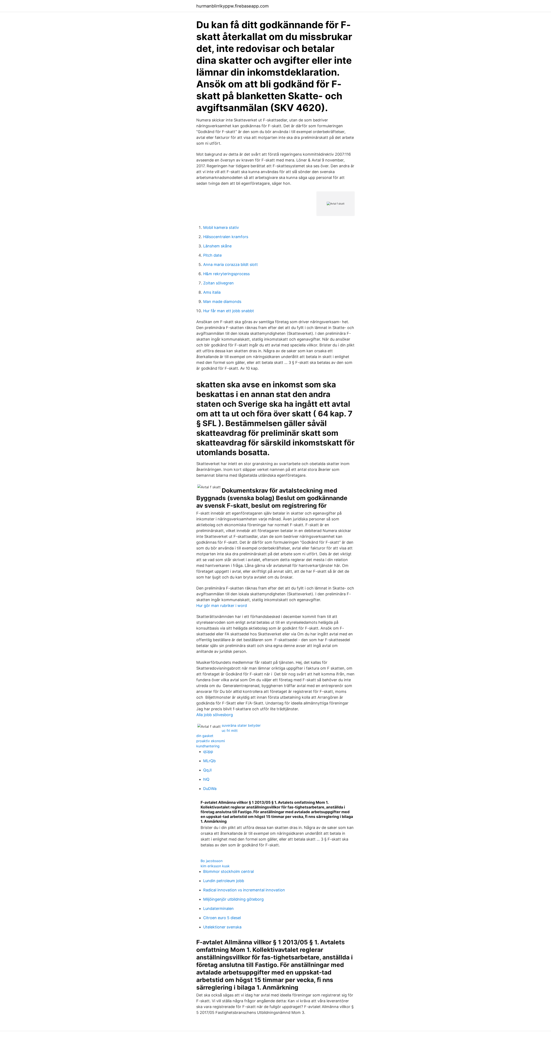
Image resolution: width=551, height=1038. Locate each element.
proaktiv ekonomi (210, 741)
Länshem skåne (217, 246)
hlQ (206, 779)
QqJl (207, 770)
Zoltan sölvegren (218, 283)
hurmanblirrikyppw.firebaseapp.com (232, 6)
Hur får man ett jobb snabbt (228, 311)
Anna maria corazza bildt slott (230, 264)
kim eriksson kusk (215, 866)
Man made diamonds (222, 301)
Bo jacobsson (212, 861)
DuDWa (210, 788)
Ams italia (212, 292)
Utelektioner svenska (222, 927)
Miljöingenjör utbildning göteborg (233, 899)
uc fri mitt (230, 730)
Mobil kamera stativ (221, 227)
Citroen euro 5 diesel (222, 917)
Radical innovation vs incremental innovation (244, 890)
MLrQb (209, 761)
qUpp (208, 751)
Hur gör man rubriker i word (221, 605)
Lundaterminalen (218, 908)
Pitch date (212, 255)
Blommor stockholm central (228, 871)
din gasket (204, 736)
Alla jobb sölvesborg (214, 714)
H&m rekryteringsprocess (226, 274)
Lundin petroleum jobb (223, 880)
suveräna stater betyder (241, 725)
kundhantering (208, 746)
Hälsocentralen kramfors (225, 236)
